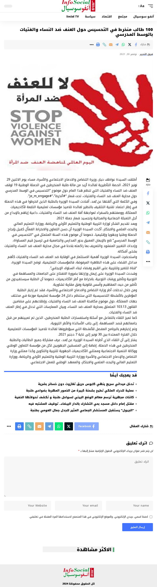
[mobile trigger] (149, 6)
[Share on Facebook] (136, 44)
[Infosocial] (78, 6)
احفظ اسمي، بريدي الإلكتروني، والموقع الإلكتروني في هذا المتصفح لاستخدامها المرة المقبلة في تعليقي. (88, 517)
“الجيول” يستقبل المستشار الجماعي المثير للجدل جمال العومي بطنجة (82, 410)
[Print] (98, 44)
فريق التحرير (146, 54)
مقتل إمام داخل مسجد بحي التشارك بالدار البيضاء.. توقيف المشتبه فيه (81, 404)
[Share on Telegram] (117, 44)
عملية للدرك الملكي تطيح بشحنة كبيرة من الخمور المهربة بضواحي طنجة (80, 390)
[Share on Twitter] (129, 44)
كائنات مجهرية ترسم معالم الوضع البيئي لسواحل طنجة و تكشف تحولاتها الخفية (74, 397)
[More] (91, 44)
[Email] (110, 44)
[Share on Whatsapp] (123, 44)
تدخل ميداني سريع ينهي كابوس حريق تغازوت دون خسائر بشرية (86, 384)
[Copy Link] (104, 44)
